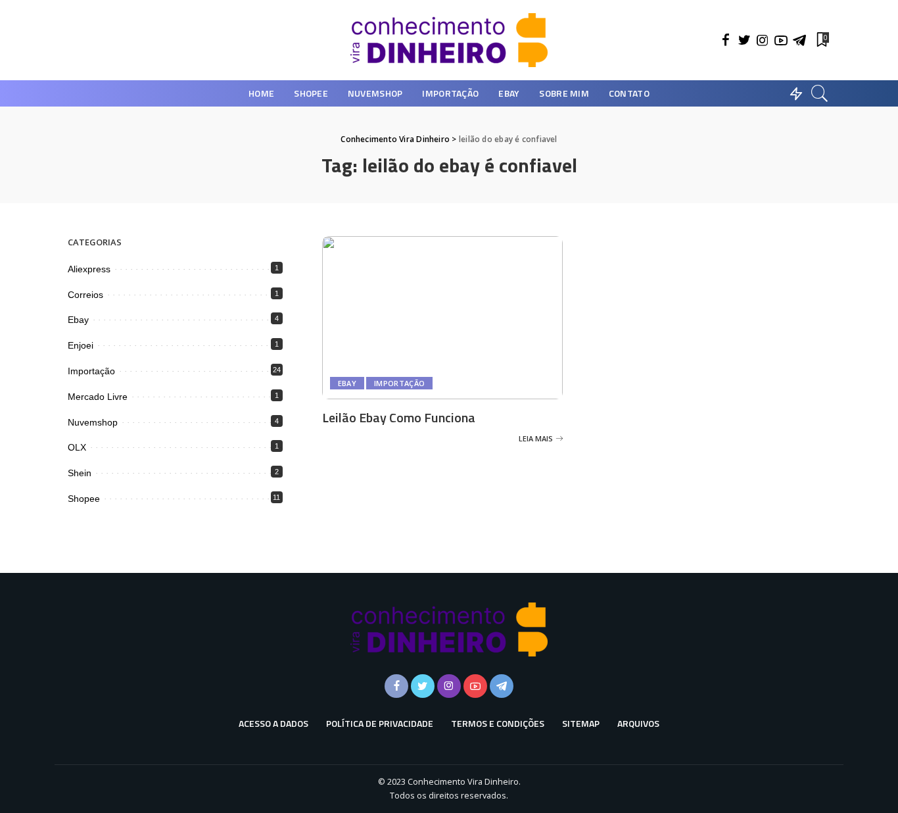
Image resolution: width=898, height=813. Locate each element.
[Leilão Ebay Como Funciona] (442, 317)
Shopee (84, 498)
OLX (77, 447)
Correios (85, 294)
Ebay (347, 383)
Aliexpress (89, 269)
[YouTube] (781, 40)
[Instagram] (762, 40)
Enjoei (80, 345)
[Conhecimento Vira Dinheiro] (449, 40)
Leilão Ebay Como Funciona (398, 417)
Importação (399, 383)
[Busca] (819, 93)
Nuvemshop (93, 422)
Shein (79, 473)
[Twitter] (744, 40)
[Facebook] (726, 40)
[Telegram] (799, 40)
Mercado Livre (98, 396)
